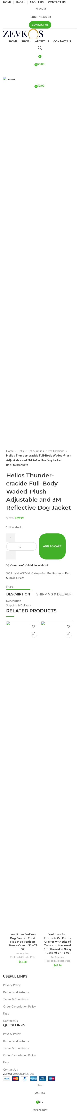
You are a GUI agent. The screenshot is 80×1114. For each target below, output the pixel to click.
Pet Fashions (56, 451)
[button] (33, 634)
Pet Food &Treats (19, 957)
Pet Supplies (36, 451)
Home (10, 451)
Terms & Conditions (16, 999)
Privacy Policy (12, 985)
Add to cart (52, 546)
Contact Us (40, 24)
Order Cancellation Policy (19, 1006)
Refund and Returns (16, 992)
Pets (21, 451)
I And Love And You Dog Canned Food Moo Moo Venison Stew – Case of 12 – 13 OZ (22, 942)
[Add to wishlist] (33, 626)
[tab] (18, 594)
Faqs (6, 1013)
